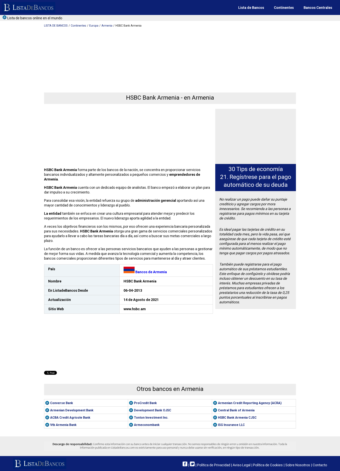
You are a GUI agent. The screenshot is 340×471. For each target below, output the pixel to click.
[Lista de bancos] (28, 7)
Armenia (107, 25)
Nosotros (297, 465)
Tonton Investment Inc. (151, 417)
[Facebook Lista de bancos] (185, 465)
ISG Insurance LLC (231, 425)
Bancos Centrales (318, 8)
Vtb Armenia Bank (63, 425)
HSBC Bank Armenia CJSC (237, 417)
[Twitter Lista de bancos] (192, 465)
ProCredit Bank (145, 403)
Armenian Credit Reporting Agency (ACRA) (250, 403)
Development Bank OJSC (152, 410)
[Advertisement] (162, 57)
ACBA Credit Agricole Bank (70, 417)
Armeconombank (147, 425)
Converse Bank (61, 403)
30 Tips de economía (255, 169)
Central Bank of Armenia (236, 410)
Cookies (268, 465)
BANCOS (56, 25)
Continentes (284, 8)
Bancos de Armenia (151, 272)
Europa (93, 25)
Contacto (320, 465)
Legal (241, 465)
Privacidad (213, 465)
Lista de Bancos (251, 8)
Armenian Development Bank (71, 410)
